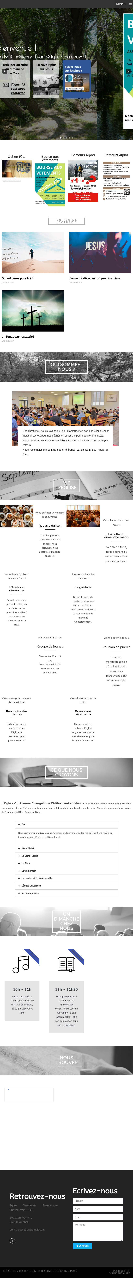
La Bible (26, 863)
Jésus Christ (28, 848)
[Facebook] (12, 1240)
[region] (66, 71)
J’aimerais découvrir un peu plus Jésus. (95, 278)
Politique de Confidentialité (119, 1272)
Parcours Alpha (83, 155)
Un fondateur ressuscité (18, 336)
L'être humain (29, 871)
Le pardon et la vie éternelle (37, 878)
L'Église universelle (32, 885)
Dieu (24, 824)
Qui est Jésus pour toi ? (17, 278)
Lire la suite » (8, 282)
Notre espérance (30, 893)
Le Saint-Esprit (30, 856)
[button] (124, 4)
